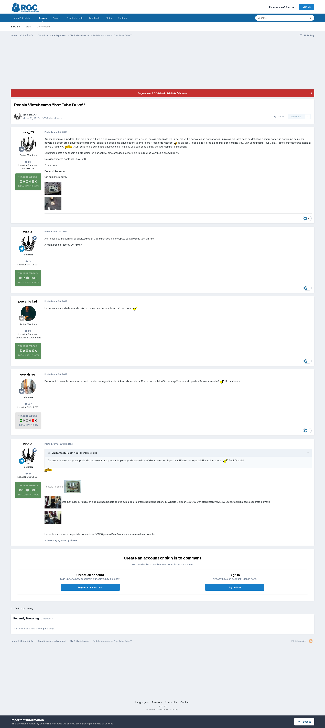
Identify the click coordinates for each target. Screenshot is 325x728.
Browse (42, 18)
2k (29, 261)
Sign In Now (235, 587)
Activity (56, 18)
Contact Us (171, 702)
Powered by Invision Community (162, 709)
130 (29, 331)
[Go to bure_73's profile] (17, 116)
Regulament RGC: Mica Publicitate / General (162, 93)
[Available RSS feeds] (310, 641)
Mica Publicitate (22, 18)
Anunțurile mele (75, 18)
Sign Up (307, 6)
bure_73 (32, 114)
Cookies (185, 702)
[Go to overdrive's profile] (28, 386)
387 (29, 403)
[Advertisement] (72, 65)
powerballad (27, 301)
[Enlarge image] (175, 142)
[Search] (310, 18)
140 (29, 161)
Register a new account (90, 587)
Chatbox (122, 18)
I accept (305, 721)
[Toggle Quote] (49, 452)
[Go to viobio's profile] (28, 243)
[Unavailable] (53, 188)
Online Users (43, 26)
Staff (28, 26)
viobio (27, 232)
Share (280, 116)
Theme (156, 702)
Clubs (109, 18)
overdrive (27, 374)
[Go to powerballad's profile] (28, 313)
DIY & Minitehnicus (52, 118)
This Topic (297, 18)
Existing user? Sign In (282, 7)
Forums (15, 26)
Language (141, 702)
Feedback (94, 18)
